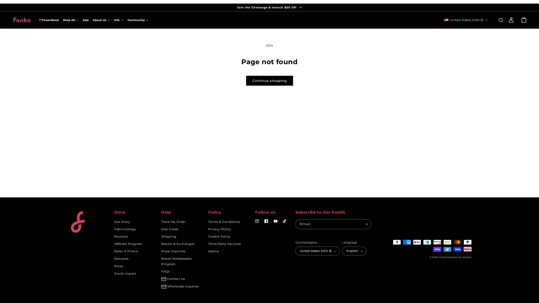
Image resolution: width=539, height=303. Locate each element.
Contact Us (176, 279)
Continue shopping (269, 81)
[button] (498, 20)
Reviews (121, 236)
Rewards (121, 258)
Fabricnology (125, 229)
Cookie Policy (219, 236)
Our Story (122, 222)
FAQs (165, 271)
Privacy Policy (219, 229)
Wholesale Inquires (183, 286)
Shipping (168, 236)
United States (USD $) (316, 250)
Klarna (213, 251)
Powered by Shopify (459, 257)
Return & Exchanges (178, 244)
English (352, 250)
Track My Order (173, 222)
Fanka (443, 257)
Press (118, 266)
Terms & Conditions (224, 222)
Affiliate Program (128, 244)
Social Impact (125, 273)
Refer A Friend (126, 251)
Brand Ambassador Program (176, 261)
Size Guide (170, 229)
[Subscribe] (366, 224)
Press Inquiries (173, 251)
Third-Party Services (224, 244)
